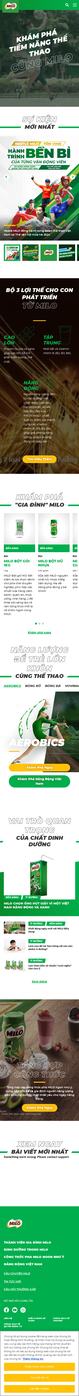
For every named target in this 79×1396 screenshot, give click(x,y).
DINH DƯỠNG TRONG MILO (26, 1249)
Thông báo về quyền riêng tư (13, 1325)
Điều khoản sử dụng (36, 1319)
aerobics (12, 686)
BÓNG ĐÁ (53, 686)
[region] (39, 1363)
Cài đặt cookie (39, 1389)
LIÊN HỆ (8, 1318)
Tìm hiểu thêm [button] (39, 459)
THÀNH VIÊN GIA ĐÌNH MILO (27, 1242)
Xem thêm (39, 981)
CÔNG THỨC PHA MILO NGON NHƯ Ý (34, 1257)
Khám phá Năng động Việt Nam (39, 781)
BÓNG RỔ (33, 686)
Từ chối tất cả (39, 1378)
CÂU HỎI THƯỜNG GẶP (20, 1289)
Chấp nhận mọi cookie (39, 1366)
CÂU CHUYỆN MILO (17, 1273)
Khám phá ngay (39, 632)
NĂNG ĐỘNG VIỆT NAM (23, 1264)
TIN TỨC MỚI (12, 1281)
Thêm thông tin (33, 1359)
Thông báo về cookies (61, 1319)
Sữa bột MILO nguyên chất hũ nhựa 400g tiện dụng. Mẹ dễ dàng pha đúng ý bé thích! (53, 583)
